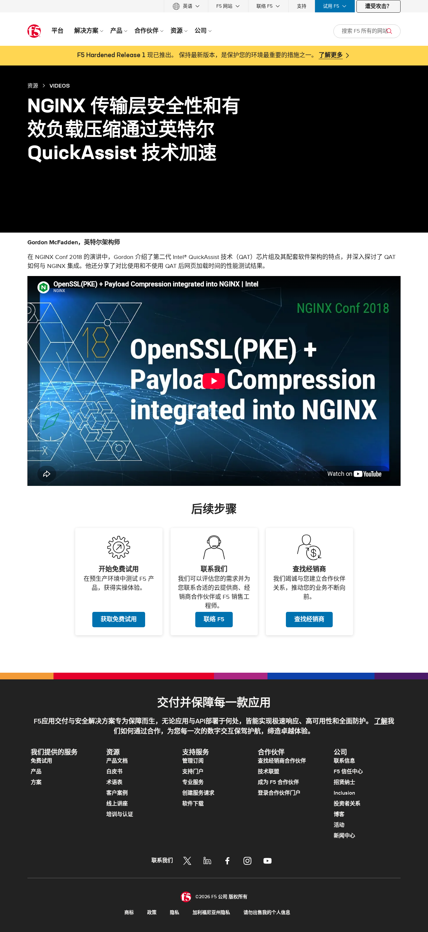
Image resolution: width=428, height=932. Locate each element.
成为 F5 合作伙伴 (278, 782)
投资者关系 (347, 803)
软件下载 (193, 803)
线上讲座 (117, 803)
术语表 (114, 782)
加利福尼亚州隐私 (211, 912)
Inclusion (344, 793)
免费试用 (41, 761)
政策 (151, 912)
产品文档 (117, 761)
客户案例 (117, 793)
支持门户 (193, 771)
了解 (381, 721)
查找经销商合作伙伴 (282, 761)
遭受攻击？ (378, 6)
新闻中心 (344, 835)
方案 (36, 782)
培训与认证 (119, 814)
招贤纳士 (344, 782)
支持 (301, 6)
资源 (32, 85)
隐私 (174, 912)
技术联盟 (268, 771)
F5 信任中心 (348, 771)
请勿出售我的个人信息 (266, 912)
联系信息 (344, 761)
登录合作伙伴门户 (279, 793)
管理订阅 (193, 761)
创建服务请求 (198, 793)
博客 (339, 814)
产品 (36, 771)
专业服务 (193, 782)
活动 (339, 825)
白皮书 (114, 771)
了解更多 (331, 55)
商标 (129, 912)
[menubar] (214, 6)
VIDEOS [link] (59, 85)
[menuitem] (186, 6)
